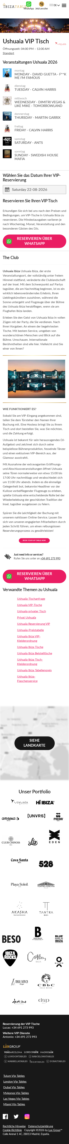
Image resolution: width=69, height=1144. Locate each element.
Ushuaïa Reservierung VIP (33, 623)
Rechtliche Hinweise (14, 1126)
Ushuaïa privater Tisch (31, 611)
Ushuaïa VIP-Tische (29, 605)
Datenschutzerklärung (40, 1126)
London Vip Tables (14, 1081)
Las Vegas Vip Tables (16, 1098)
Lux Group (54, 1130)
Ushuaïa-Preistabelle (30, 630)
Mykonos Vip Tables (16, 1093)
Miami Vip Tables (14, 1104)
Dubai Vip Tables (14, 1087)
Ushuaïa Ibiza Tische (30, 647)
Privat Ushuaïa (26, 617)
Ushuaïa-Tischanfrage (31, 598)
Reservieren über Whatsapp (34, 241)
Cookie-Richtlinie (12, 1130)
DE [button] (55, 5)
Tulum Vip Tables (14, 1075)
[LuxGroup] (12, 1045)
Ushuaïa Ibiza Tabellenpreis (34, 670)
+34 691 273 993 (50, 558)
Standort (8, 53)
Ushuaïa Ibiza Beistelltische (34, 653)
